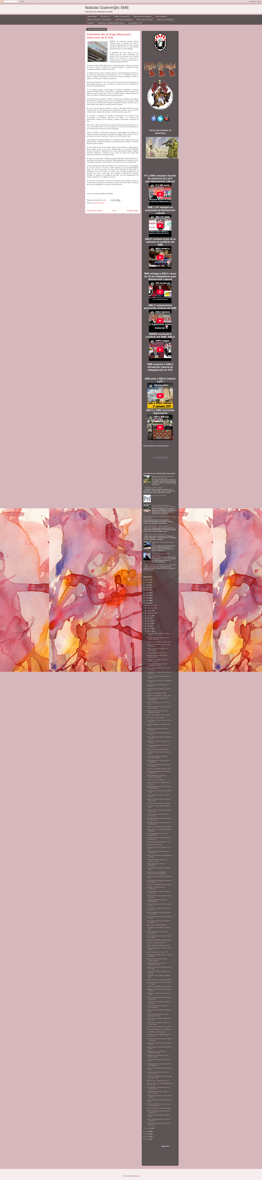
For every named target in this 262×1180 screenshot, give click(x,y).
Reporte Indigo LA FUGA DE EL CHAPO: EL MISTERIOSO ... (159, 787)
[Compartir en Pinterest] (119, 200)
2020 (147, 587)
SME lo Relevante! (161, 16)
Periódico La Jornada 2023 (121, 16)
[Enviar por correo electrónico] (112, 200)
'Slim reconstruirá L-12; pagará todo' (155, 534)
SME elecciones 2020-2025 (165, 19)
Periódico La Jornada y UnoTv (153, 487)
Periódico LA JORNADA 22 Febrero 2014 (159, 986)
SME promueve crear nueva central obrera (159, 980)
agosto (149, 616)
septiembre (150, 613)
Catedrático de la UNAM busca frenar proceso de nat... (158, 1056)
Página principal (92, 16)
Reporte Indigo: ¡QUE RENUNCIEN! (157, 749)
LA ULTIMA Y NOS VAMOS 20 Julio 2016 (157, 526)
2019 (147, 590)
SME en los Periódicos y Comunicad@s (99, 19)
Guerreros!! (90, 23)
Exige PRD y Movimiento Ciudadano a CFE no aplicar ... (158, 1092)
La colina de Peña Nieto (159, 495)
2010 (147, 1139)
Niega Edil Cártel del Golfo (154, 844)
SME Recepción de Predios (145, 19)
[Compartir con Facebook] (117, 200)
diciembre (150, 605)
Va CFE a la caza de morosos (156, 780)
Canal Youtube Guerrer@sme (123, 19)
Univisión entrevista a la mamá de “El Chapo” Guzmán (158, 638)
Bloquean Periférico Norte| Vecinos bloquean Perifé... (157, 656)
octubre (149, 610)
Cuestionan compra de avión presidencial (159, 1029)
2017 (147, 595)
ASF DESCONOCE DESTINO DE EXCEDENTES (157, 900)
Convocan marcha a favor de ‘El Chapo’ (158, 803)
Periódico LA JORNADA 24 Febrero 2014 (159, 884)
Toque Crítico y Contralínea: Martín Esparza (111, 23)
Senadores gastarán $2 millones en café (159, 842)
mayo (149, 623)
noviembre (150, 608)
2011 (147, 1136)
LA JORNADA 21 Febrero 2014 (156, 1032)
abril (148, 626)
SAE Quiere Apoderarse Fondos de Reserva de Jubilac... (157, 757)
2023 (147, 580)
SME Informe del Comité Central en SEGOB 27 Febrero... (157, 711)
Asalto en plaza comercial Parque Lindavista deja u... (157, 959)
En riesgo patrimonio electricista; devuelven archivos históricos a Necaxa (164, 506)
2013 (147, 1131)
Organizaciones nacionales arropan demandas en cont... (157, 1015)
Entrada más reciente (94, 210)
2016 (147, 598)
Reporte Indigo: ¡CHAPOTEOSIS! (157, 925)
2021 (147, 585)
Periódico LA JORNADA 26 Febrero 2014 (159, 768)
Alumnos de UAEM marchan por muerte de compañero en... (158, 1104)
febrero (149, 631)
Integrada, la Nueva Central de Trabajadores (156, 888)
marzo (149, 628)
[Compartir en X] (116, 200)
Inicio (114, 210)
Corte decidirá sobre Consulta (155, 717)
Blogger (137, 1176)
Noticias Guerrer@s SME (107, 7)
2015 (147, 600)
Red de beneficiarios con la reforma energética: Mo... (157, 834)
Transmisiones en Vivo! (135, 23)
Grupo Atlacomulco (98, 203)
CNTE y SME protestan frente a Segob (158, 715)
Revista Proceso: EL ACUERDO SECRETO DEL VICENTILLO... (157, 873)
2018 (147, 593)
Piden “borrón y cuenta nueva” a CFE (158, 1080)
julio (148, 618)
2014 (147, 603)
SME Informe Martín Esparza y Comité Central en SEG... (158, 707)
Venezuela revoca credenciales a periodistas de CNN (156, 1052)
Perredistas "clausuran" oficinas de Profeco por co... (157, 660)
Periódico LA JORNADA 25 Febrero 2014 (159, 827)
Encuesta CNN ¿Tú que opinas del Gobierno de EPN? (161, 565)
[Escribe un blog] (114, 200)
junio (148, 621)
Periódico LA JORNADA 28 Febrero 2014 (159, 642)
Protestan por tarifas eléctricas (156, 942)
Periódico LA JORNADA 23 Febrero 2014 (159, 940)
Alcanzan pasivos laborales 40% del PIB (159, 1027)
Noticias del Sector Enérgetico (143, 16)
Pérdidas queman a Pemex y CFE (157, 653)
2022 (147, 582)
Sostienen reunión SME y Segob (156, 693)
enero (149, 1128)
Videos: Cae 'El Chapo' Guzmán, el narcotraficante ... (157, 1006)
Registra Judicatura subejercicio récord (158, 945)
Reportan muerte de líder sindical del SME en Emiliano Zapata (163, 477)
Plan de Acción (105, 16)
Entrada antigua (132, 210)
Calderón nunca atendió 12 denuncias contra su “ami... (158, 1073)
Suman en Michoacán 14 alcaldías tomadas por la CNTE (157, 664)
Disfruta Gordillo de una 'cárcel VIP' (157, 952)
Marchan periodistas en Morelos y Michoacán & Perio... (157, 963)
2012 (147, 1134)
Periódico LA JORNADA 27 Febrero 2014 (159, 695)
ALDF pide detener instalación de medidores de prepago (156, 776)
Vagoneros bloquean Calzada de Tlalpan (159, 1108)
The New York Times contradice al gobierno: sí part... (157, 860)
